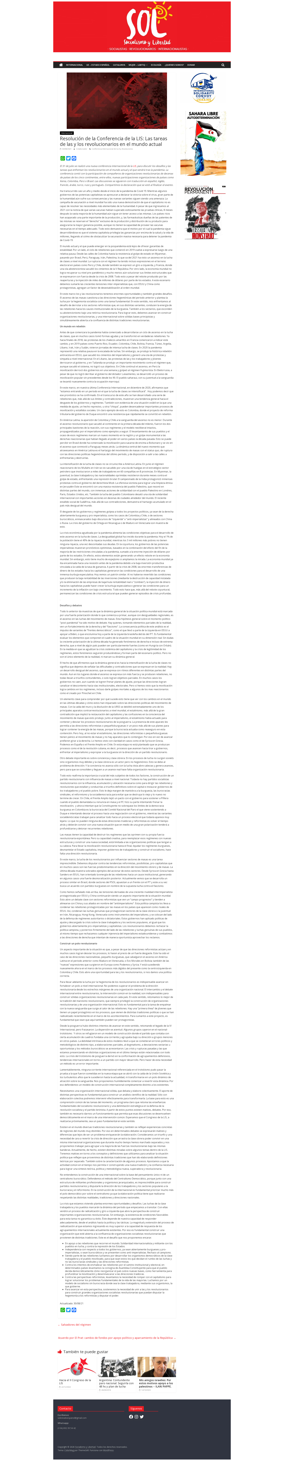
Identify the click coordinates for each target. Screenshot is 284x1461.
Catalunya (119, 64)
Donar (191, 64)
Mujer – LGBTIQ (137, 64)
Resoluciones (127, 149)
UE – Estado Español (97, 64)
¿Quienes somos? (174, 64)
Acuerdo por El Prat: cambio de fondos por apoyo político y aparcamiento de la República (117, 1338)
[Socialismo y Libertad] (142, 3)
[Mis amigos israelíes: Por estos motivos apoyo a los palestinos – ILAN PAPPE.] (157, 1358)
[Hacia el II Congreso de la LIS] (77, 1358)
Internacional (74, 64)
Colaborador (82, 149)
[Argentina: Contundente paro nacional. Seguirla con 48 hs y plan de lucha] (117, 1358)
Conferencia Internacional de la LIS (106, 149)
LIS (134, 166)
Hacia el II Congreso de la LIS (75, 1381)
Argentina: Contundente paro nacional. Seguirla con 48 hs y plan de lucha (116, 1383)
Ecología (156, 64)
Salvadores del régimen (74, 1324)
